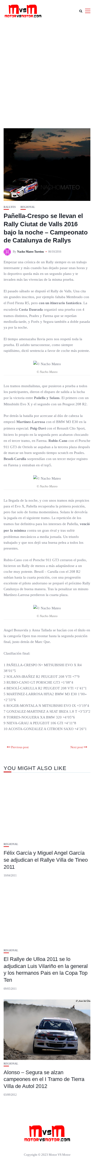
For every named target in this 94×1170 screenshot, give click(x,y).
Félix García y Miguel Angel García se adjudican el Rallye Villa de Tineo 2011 (46, 860)
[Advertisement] (47, 71)
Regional (27, 207)
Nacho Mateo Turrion (30, 251)
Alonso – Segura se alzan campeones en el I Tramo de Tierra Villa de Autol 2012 (44, 1079)
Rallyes (10, 207)
